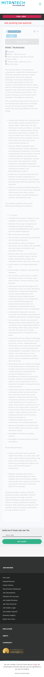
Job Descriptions (9, 592)
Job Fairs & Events (9, 604)
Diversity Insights (9, 615)
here (35, 664)
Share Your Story (9, 619)
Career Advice (8, 585)
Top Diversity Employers (12, 589)
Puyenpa (11, 51)
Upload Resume (9, 581)
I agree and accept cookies (22, 673)
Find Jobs (6, 577)
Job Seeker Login (9, 608)
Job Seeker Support (10, 611)
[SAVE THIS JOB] (38, 31)
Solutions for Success (11, 596)
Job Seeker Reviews (10, 600)
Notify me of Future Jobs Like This (15, 530)
